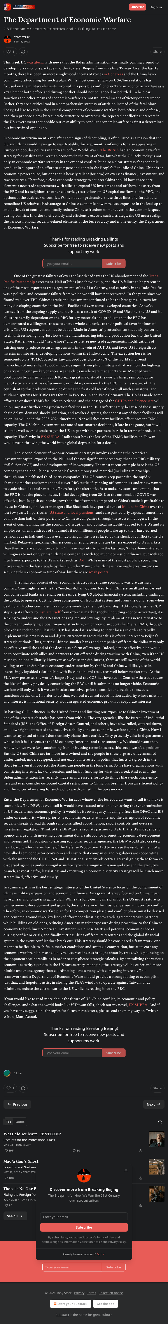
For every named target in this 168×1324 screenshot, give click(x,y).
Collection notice (111, 1293)
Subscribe (137, 7)
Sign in (156, 7)
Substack (62, 1315)
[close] (126, 1170)
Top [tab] (8, 1122)
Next (151, 1104)
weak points (98, 572)
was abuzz (35, 62)
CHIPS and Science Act (134, 401)
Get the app (105, 1304)
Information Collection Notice (82, 1242)
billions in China (135, 507)
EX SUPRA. (138, 1005)
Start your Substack (73, 1304)
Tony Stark (22, 37)
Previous (20, 1104)
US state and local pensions (71, 512)
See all (12, 1216)
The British (109, 150)
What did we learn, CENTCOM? (32, 1134)
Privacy (79, 1293)
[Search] (160, 1121)
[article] (84, 1142)
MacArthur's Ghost (21, 1161)
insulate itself (49, 612)
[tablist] (15, 1121)
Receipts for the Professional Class (29, 1140)
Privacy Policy (117, 1242)
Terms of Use (105, 1237)
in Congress (113, 74)
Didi (82, 560)
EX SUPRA (50, 437)
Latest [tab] (20, 1122)
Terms (91, 1293)
